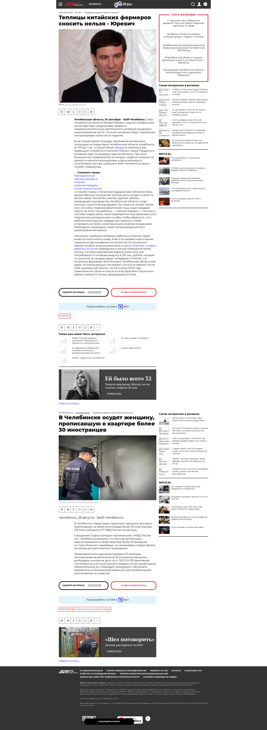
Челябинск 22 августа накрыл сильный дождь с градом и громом (183, 35)
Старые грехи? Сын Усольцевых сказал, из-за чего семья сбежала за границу (189, 451)
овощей (120, 147)
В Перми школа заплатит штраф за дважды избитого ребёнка (188, 169)
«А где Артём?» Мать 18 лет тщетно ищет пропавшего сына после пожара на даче (189, 112)
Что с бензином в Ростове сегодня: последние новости (188, 189)
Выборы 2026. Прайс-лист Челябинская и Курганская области (109, 677)
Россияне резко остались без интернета (185, 159)
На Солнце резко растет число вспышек (186, 200)
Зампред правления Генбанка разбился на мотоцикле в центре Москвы (187, 180)
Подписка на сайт (159, 671)
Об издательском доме (91, 671)
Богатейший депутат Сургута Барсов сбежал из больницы (189, 518)
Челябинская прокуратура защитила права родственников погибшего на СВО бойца (184, 48)
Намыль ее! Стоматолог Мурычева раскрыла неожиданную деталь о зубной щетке (188, 132)
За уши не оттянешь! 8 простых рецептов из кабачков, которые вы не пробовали (190, 142)
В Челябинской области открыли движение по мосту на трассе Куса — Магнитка (183, 60)
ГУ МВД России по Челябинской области (79, 502)
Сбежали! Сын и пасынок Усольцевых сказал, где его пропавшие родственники (190, 471)
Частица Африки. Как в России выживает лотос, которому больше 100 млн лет (189, 122)
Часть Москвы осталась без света (187, 527)
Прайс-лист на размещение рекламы (98, 674)
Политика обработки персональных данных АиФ (144, 674)
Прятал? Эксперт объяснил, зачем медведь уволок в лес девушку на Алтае (188, 461)
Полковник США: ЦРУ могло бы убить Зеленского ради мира (186, 508)
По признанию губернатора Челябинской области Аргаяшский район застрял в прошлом (79, 352)
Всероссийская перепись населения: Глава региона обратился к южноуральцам (85, 340)
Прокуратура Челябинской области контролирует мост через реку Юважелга (183, 73)
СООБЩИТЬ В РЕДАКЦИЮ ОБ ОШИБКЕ (160, 677)
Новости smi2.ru (69, 403)
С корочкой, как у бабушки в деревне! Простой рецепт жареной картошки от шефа (183, 23)
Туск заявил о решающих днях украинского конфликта (185, 487)
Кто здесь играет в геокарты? (135, 338)
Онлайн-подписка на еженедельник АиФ (126, 671)
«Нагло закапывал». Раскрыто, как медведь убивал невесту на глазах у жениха (189, 440)
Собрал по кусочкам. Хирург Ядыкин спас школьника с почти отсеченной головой (190, 91)
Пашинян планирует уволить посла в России (189, 498)
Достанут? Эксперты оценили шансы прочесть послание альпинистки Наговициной (190, 430)
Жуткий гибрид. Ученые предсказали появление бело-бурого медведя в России (190, 102)
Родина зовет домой (131, 348)
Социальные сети (193, 671)
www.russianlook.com (75, 104)
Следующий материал (109, 722)
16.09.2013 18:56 (66, 12)
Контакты (176, 671)
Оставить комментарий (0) (133, 292)
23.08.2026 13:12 (66, 413)
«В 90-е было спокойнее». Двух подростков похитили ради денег (188, 419)
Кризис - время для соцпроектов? (88, 358)
